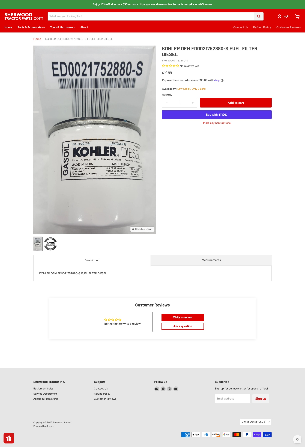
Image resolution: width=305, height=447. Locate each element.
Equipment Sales (43, 388)
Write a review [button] (182, 317)
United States (254, 421)
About (84, 27)
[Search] (259, 16)
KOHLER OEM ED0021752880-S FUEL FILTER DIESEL (73, 273)
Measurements (211, 260)
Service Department (45, 393)
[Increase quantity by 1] (192, 103)
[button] (171, 66)
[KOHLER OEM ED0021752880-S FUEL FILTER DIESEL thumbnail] (37, 244)
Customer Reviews (288, 27)
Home (8, 27)
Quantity (167, 94)
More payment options (217, 122)
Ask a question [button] (182, 326)
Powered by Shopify (44, 426)
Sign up (260, 399)
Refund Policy (262, 27)
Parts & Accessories (30, 27)
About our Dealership (45, 398)
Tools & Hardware (62, 27)
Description (92, 260)
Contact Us (240, 27)
